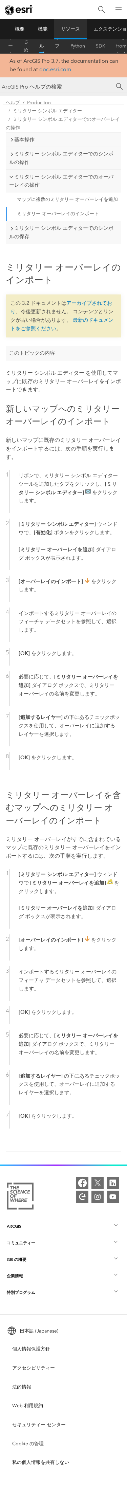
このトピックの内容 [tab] (32, 353)
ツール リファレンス (57, 46)
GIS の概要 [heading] (16, 1259)
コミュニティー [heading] (21, 1242)
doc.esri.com (55, 69)
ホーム (10, 46)
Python (77, 46)
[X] (97, 1183)
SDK (100, 46)
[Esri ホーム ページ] (19, 9)
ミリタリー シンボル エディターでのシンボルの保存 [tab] (61, 232)
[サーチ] (119, 86)
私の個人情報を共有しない (40, 1462)
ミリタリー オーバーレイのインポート (58, 214)
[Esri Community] (82, 1197)
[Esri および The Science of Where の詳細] (20, 1197)
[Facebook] (82, 1183)
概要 (19, 29)
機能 (42, 29)
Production (39, 103)
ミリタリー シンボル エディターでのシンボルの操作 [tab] (61, 158)
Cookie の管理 (28, 1444)
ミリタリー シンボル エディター (47, 111)
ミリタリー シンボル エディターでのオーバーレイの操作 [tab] (61, 181)
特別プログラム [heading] (21, 1292)
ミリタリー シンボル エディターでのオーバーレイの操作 (63, 123)
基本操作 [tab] (24, 139)
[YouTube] (113, 1197)
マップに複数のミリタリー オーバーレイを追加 (67, 199)
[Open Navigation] (118, 9)
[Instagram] (97, 1197)
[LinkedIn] (113, 1183)
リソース (70, 29)
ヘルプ (41, 46)
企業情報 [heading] (15, 1275)
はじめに (26, 46)
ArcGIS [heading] (14, 1226)
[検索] (101, 9)
